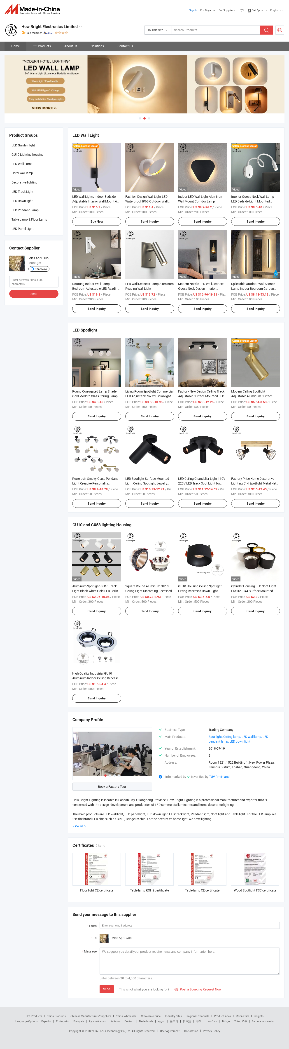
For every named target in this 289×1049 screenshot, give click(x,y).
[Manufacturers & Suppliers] (34, 9)
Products (44, 46)
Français (78, 1021)
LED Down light (22, 201)
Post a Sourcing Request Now (198, 989)
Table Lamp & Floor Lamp (29, 219)
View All (77, 826)
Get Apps (257, 10)
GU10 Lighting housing (28, 154)
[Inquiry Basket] (242, 10)
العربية (161, 1021)
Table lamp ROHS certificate (149, 890)
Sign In (193, 10)
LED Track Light (22, 191)
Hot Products (34, 1016)
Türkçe (226, 1021)
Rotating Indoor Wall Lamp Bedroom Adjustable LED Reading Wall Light (95, 288)
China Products (56, 1016)
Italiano (115, 1021)
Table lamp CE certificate (202, 890)
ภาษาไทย (211, 1021)
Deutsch (129, 1021)
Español (46, 1021)
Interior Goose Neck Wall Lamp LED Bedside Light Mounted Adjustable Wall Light (252, 201)
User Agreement (169, 1031)
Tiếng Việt (240, 1021)
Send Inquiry (150, 221)
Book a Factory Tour (112, 786)
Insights (258, 1016)
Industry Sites (173, 1016)
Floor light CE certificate (96, 890)
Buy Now (97, 221)
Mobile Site (242, 1016)
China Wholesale (126, 1016)
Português (62, 1021)
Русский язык (97, 1021)
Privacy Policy (211, 1031)
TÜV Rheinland (219, 776)
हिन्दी (198, 1021)
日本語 (187, 1021)
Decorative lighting (24, 182)
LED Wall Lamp (22, 164)
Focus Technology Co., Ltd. (115, 1031)
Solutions (97, 46)
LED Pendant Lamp (25, 210)
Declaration (191, 1031)
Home (15, 46)
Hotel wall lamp (22, 173)
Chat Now (41, 269)
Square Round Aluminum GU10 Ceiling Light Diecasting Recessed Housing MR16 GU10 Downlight (148, 591)
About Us (70, 46)
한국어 (174, 1021)
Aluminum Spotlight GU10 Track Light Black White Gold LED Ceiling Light (96, 591)
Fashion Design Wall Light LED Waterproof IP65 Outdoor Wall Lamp (146, 201)
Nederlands (146, 1021)
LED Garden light (23, 145)
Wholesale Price (151, 1016)
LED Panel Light (23, 228)
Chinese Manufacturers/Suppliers (90, 1016)
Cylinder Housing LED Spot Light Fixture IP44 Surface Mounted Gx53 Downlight (253, 591)
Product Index (222, 1016)
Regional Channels (197, 1016)
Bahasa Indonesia (263, 1021)
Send (106, 989)
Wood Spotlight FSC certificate (255, 890)
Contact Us (125, 46)
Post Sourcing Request (279, 30)
